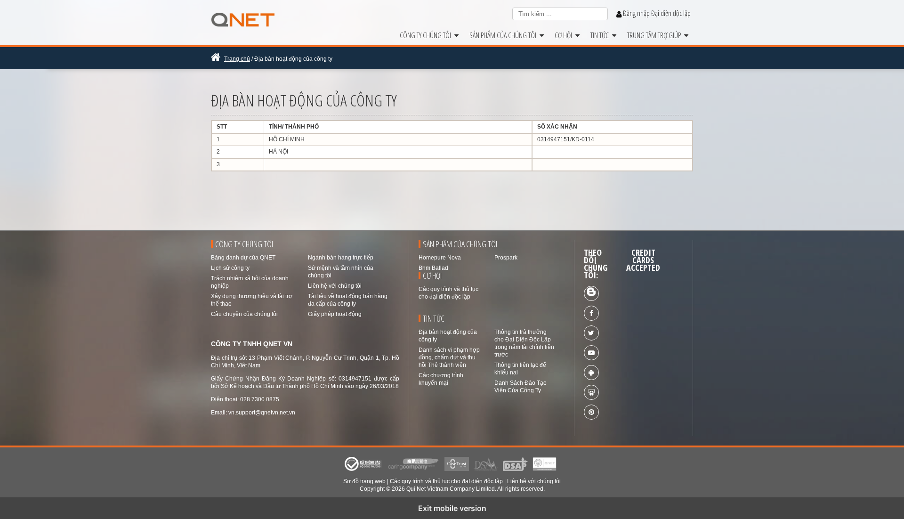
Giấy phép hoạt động (335, 314)
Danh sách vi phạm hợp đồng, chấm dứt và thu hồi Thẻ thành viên (449, 357)
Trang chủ (237, 59)
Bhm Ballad (433, 268)
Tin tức (601, 35)
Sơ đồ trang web (364, 481)
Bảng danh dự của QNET (243, 257)
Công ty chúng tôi (427, 35)
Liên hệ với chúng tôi (335, 286)
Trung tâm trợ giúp (655, 35)
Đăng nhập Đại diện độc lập (656, 13)
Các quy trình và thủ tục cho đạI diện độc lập (446, 481)
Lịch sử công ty (230, 268)
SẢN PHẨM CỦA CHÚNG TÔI (504, 35)
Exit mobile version (452, 508)
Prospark (505, 257)
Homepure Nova (440, 257)
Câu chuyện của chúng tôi (244, 314)
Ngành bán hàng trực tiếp (340, 257)
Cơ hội (565, 35)
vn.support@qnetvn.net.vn (261, 412)
